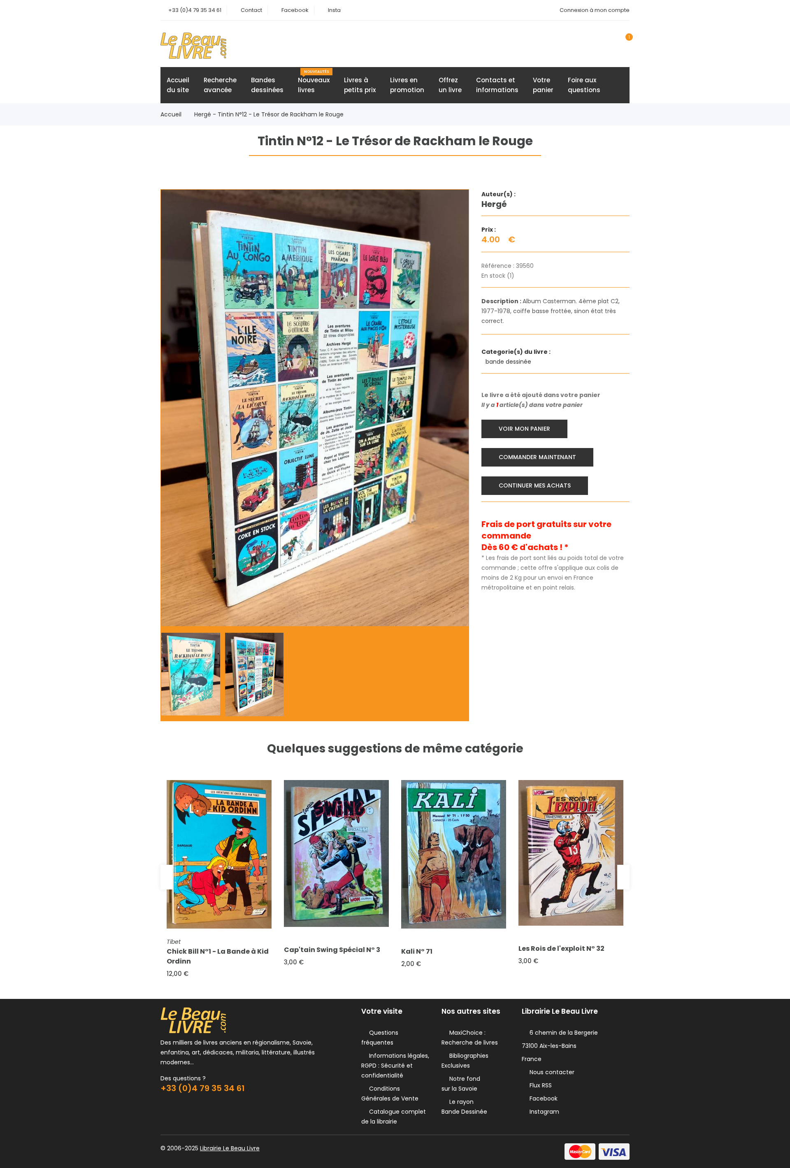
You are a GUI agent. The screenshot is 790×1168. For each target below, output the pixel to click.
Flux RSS (539, 1085)
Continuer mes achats (535, 485)
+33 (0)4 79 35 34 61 (194, 10)
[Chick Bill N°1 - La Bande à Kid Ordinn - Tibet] (219, 854)
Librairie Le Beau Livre (230, 1148)
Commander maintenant (537, 457)
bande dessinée (509, 362)
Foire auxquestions (584, 85)
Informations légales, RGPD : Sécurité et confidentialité (395, 1066)
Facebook (295, 10)
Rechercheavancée (220, 85)
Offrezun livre (450, 85)
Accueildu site (178, 85)
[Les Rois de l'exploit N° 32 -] (570, 853)
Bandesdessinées (267, 85)
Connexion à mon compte (595, 10)
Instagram (542, 1112)
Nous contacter (550, 1072)
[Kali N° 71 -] (453, 854)
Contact (251, 10)
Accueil (170, 114)
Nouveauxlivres (314, 81)
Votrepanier (543, 85)
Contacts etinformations (497, 85)
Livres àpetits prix (360, 85)
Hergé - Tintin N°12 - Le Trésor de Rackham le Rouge (269, 114)
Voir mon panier (524, 429)
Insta (334, 10)
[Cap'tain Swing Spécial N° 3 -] (336, 853)
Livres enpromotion (407, 85)
